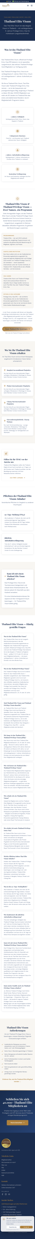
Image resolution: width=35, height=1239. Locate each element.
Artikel (3, 1170)
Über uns (4, 1165)
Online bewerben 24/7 (8, 1187)
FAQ (2, 1167)
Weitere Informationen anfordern (11, 1185)
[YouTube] (9, 1194)
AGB (2, 1175)
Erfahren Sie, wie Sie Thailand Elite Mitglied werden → (17, 1080)
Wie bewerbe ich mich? (8, 1162)
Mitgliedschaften (6, 1160)
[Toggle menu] (32, 5)
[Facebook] (2, 1194)
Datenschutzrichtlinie (7, 1173)
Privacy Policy (10, 1224)
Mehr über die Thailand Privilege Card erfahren (17, 333)
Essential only (13, 1227)
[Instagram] (6, 1194)
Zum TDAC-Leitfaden (16, 478)
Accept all (26, 1227)
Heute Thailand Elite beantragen (16, 329)
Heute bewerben (16, 1123)
